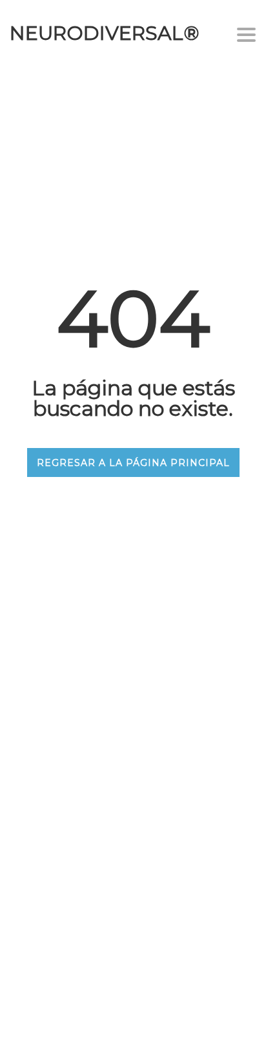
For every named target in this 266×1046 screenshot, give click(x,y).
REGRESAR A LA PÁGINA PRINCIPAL (133, 463)
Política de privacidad (106, 881)
